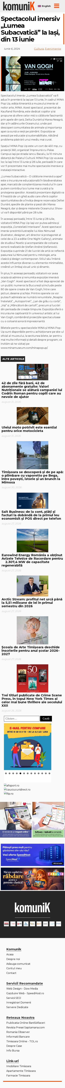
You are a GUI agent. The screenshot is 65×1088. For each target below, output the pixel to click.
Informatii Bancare (18, 1036)
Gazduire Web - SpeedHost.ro (25, 993)
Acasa (9, 954)
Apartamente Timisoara (21, 1070)
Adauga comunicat (18, 963)
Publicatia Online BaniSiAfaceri (25, 1022)
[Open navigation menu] (57, 6)
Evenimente (53, 48)
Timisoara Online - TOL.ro (22, 1041)
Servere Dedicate (17, 1007)
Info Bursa (12, 1050)
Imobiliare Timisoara (18, 1066)
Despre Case (14, 1045)
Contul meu (14, 968)
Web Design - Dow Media (22, 988)
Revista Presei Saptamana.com (25, 1027)
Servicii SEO (13, 998)
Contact (11, 973)
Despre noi (13, 959)
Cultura (39, 48)
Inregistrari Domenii (18, 1002)
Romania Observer (18, 1032)
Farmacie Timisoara (18, 1075)
